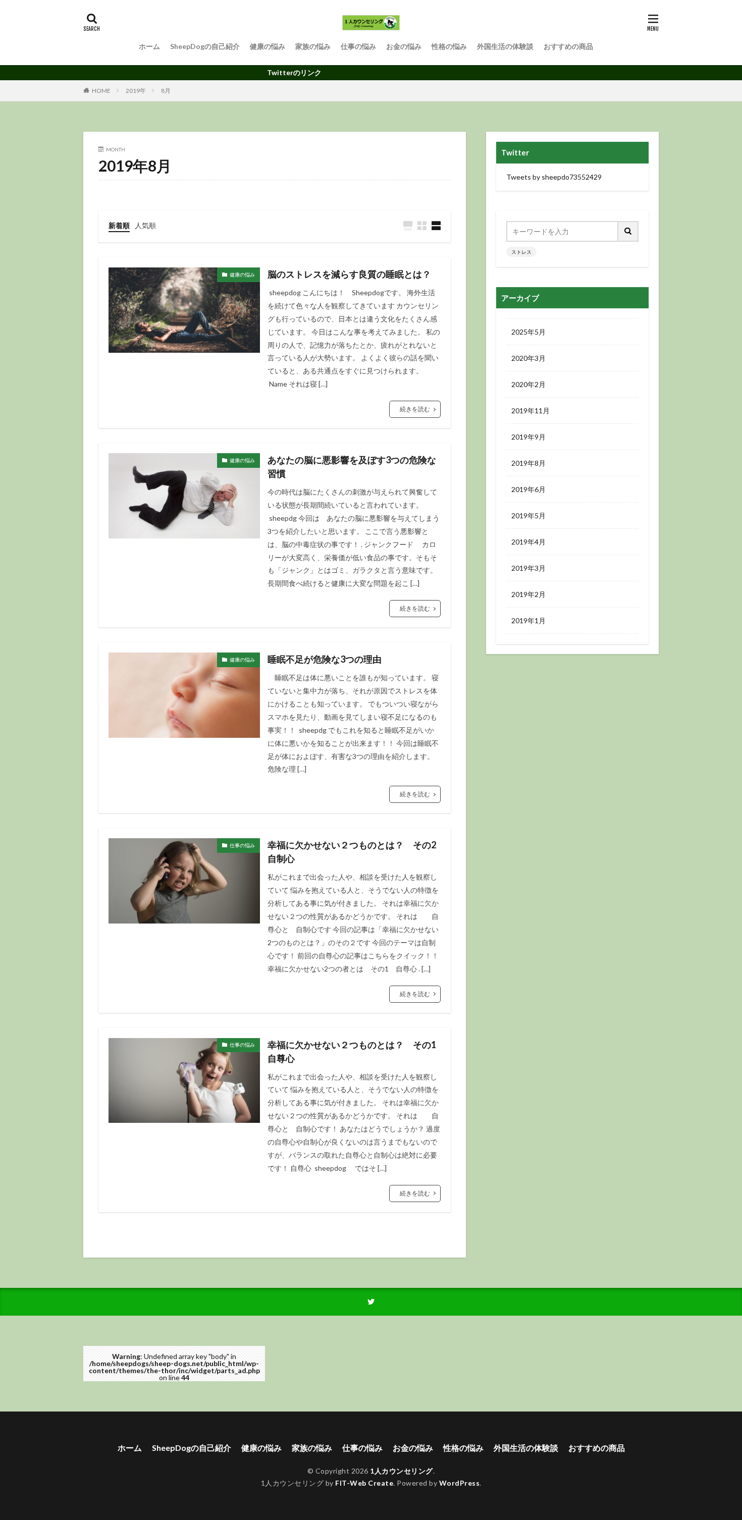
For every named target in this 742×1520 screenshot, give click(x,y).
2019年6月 (528, 489)
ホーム (149, 46)
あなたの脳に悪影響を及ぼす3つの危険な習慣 (352, 466)
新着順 (119, 225)
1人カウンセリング (401, 1471)
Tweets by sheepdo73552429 (554, 177)
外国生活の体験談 (505, 46)
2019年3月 (528, 568)
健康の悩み (267, 46)
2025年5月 (528, 332)
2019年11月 (530, 410)
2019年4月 (528, 541)
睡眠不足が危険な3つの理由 (325, 659)
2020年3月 (528, 358)
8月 (166, 90)
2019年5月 (528, 515)
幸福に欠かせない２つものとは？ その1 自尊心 (354, 1051)
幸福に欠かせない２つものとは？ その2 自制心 (354, 851)
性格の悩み (449, 46)
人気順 (145, 225)
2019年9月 (528, 436)
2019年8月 (528, 463)
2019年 (136, 90)
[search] (628, 231)
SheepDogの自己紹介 (205, 46)
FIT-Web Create (364, 1483)
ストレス (521, 252)
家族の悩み (313, 46)
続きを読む (415, 409)
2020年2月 (528, 384)
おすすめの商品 (568, 46)
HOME (101, 90)
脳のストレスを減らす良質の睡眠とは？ (349, 274)
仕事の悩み (358, 46)
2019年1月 (528, 620)
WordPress (459, 1483)
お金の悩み (403, 46)
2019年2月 (528, 594)
